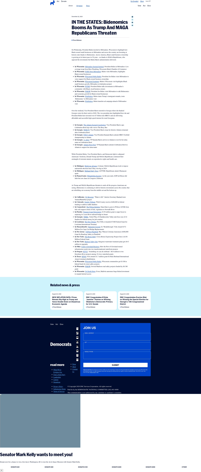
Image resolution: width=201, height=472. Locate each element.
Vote (139, 5)
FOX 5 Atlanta (88, 135)
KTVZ (85, 251)
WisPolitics (89, 96)
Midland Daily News (91, 171)
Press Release (77, 40)
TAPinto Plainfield (92, 232)
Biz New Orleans (90, 222)
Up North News (90, 271)
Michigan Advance (91, 166)
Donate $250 (116, 467)
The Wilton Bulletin (93, 207)
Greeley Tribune (90, 202)
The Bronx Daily (90, 237)
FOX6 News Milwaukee (93, 71)
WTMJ (87, 86)
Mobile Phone (89, 351)
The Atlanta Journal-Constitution (95, 125)
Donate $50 (49, 467)
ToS (97, 372)
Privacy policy (93, 372)
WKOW (87, 91)
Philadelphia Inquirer (94, 176)
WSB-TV (87, 130)
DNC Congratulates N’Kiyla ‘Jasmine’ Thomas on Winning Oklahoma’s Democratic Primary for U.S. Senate (99, 300)
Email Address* (89, 333)
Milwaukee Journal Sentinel (94, 66)
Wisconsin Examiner (92, 81)
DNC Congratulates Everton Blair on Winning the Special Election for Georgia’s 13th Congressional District (134, 300)
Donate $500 (150, 467)
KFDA (84, 256)
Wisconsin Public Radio (93, 76)
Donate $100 (83, 467)
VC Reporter (89, 197)
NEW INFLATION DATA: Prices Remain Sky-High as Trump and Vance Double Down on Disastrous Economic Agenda (66, 300)
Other (184, 467)
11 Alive (86, 140)
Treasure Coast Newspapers (92, 212)
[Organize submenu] (83, 5)
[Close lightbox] (1, 470)
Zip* (86, 342)
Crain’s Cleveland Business (90, 246)
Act (58, 1)
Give (149, 5)
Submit (115, 365)
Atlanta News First (90, 145)
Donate (64, 1)
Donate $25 (15, 467)
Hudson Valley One (91, 241)
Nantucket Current (94, 227)
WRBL (86, 217)
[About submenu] (74, 5)
